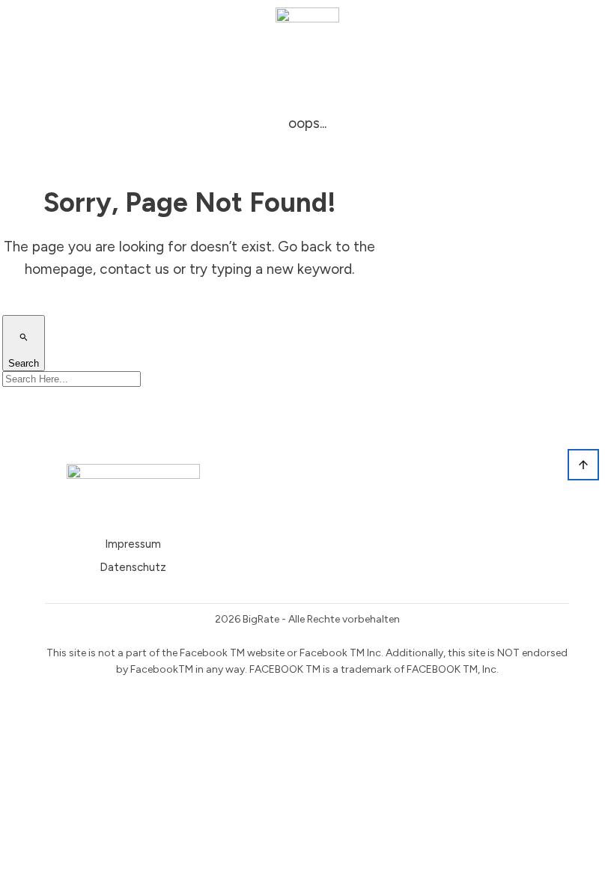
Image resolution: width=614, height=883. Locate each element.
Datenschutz (133, 567)
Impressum (133, 544)
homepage (59, 269)
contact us (134, 269)
